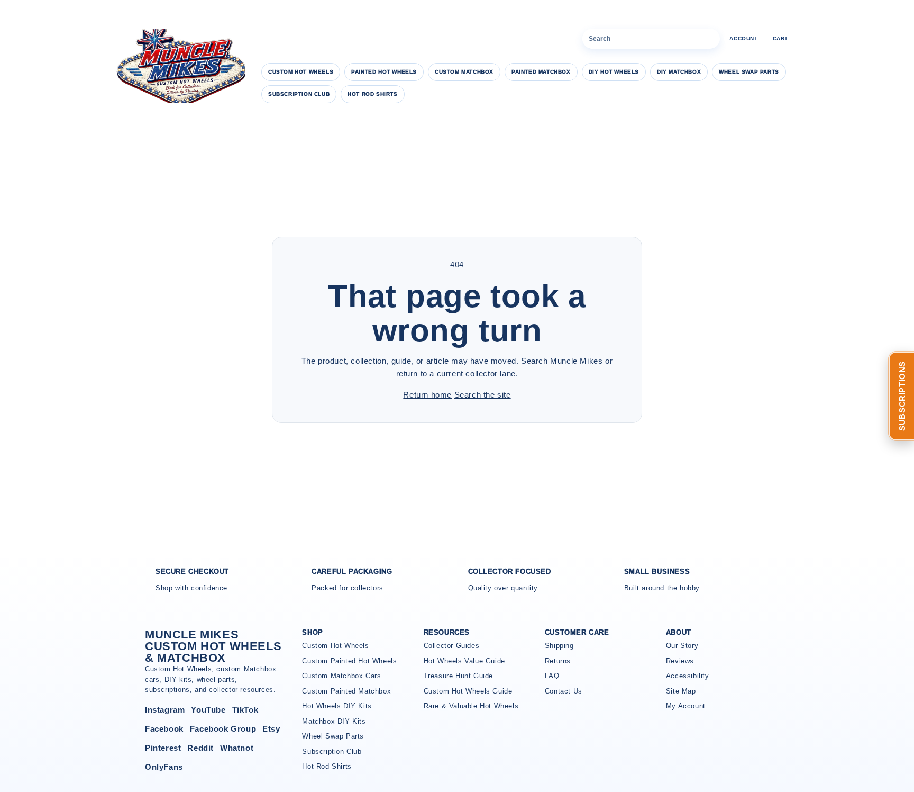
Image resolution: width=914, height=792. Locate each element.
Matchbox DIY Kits (333, 721)
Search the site (482, 394)
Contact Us (563, 691)
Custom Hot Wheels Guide (468, 691)
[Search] (710, 39)
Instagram (165, 709)
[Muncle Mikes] (179, 65)
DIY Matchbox (679, 72)
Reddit (200, 747)
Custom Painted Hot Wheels (349, 661)
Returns (558, 661)
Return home (427, 394)
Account (743, 38)
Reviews (680, 661)
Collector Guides (452, 646)
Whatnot (236, 747)
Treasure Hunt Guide (458, 676)
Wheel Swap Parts (749, 72)
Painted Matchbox (541, 72)
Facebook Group (223, 728)
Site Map (681, 691)
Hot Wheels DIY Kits (336, 706)
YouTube (208, 709)
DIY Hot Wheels (614, 72)
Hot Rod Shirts (372, 94)
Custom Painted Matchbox (346, 691)
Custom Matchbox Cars (341, 676)
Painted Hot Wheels (384, 72)
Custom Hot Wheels (300, 72)
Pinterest (163, 747)
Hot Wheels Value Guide (464, 661)
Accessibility (687, 676)
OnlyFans (164, 766)
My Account (686, 706)
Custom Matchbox (464, 72)
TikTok (245, 709)
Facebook (164, 728)
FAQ (552, 676)
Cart (785, 38)
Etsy (271, 728)
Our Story (682, 646)
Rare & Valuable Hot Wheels (471, 706)
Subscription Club (299, 94)
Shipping (559, 646)
